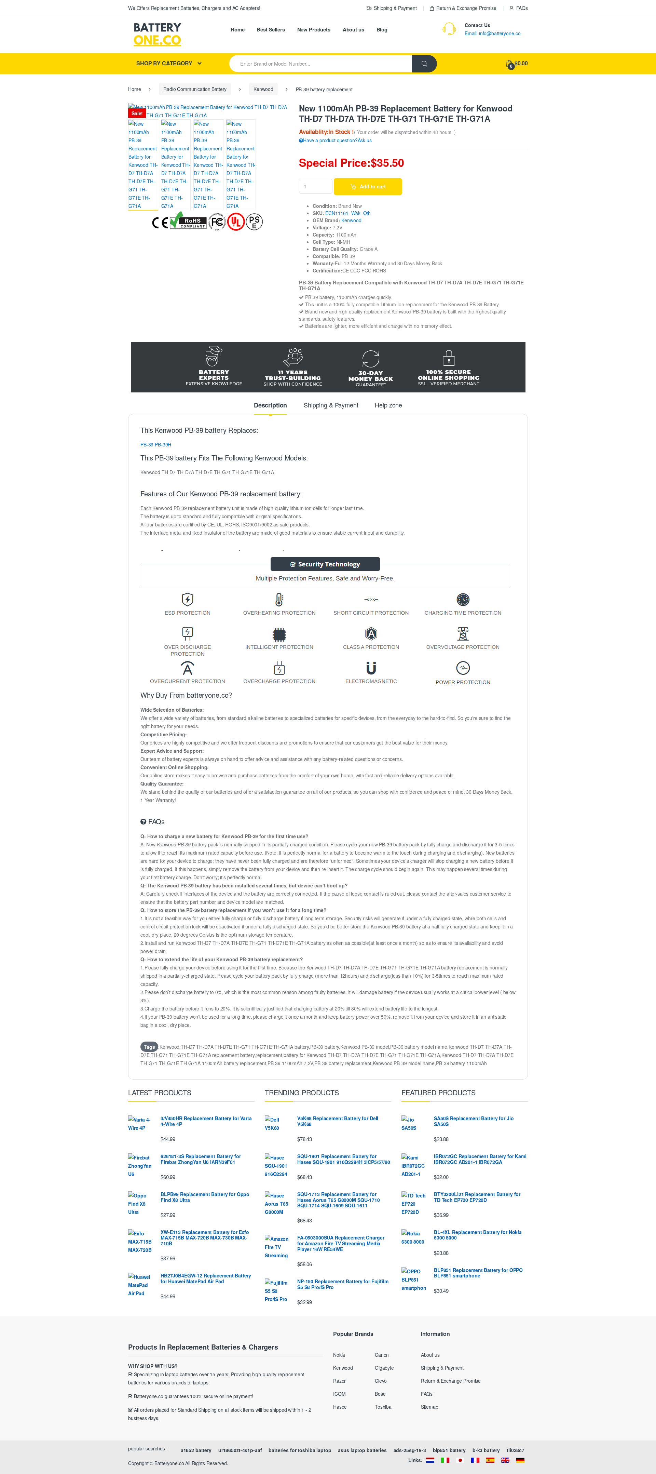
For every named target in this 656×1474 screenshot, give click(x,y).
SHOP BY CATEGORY (164, 63)
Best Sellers (271, 29)
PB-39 (146, 444)
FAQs (522, 7)
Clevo (381, 1380)
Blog (382, 29)
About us (353, 29)
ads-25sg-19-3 (410, 1450)
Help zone (388, 405)
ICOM (339, 1393)
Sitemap (429, 1406)
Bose (380, 1393)
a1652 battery (196, 1450)
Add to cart (373, 186)
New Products (313, 29)
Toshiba (383, 1406)
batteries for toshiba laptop (300, 1450)
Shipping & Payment (395, 7)
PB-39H (163, 444)
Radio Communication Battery (195, 88)
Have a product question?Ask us (337, 140)
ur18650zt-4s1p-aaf (240, 1450)
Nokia (339, 1354)
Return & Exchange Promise (466, 7)
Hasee (340, 1406)
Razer (339, 1380)
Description (270, 406)
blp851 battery (449, 1450)
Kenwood (263, 88)
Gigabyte (384, 1367)
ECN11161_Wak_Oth (348, 213)
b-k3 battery (486, 1450)
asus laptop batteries (362, 1450)
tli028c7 (515, 1450)
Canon (382, 1354)
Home (237, 29)
